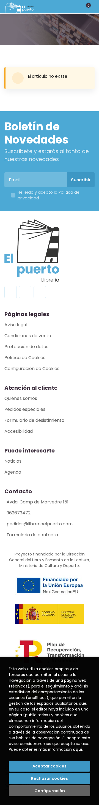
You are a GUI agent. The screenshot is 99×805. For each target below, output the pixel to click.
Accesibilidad (18, 431)
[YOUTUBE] (40, 292)
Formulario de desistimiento (34, 420)
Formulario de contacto (32, 535)
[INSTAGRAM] (25, 292)
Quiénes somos (20, 398)
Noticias (12, 461)
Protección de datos (26, 346)
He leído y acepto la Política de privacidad (48, 195)
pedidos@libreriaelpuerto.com (40, 524)
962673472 (19, 513)
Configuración (49, 790)
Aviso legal (15, 325)
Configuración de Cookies (31, 368)
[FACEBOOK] (10, 292)
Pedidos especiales (24, 409)
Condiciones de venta (27, 336)
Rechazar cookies (49, 778)
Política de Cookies (24, 357)
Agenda (12, 472)
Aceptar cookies (49, 766)
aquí (77, 749)
